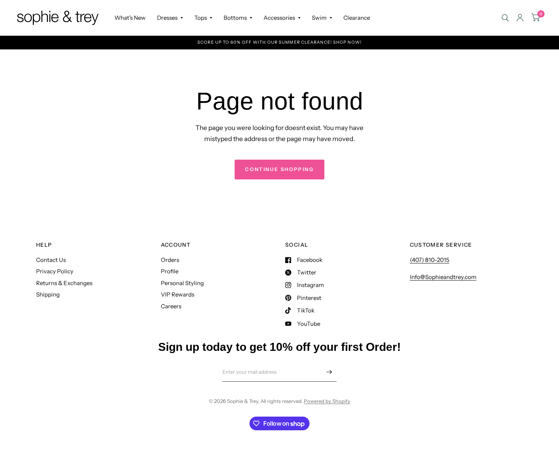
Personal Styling (182, 283)
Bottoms (235, 17)
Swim (319, 17)
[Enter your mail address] (329, 372)
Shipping (48, 294)
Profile (169, 271)
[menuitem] (130, 18)
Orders (170, 259)
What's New (130, 17)
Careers (171, 306)
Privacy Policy (54, 271)
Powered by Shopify (327, 401)
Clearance (356, 17)
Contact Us (51, 259)
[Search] (505, 17)
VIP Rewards (177, 294)
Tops (200, 17)
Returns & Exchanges (64, 283)
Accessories (279, 17)
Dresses (167, 17)
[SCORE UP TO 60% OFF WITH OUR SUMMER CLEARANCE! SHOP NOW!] (279, 42)
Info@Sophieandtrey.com (443, 277)
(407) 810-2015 (429, 259)
